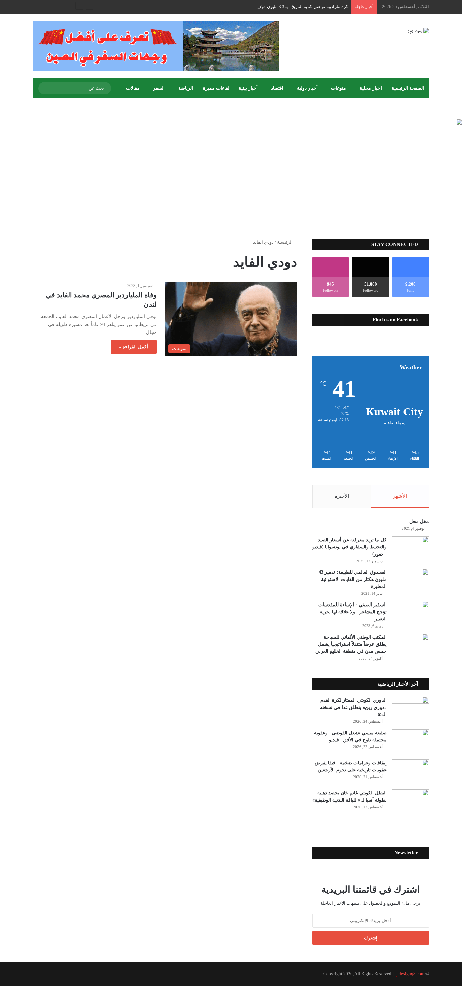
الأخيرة (341, 496)
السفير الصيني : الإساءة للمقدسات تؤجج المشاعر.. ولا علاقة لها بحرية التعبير (352, 611)
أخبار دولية (307, 88)
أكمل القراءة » (133, 346)
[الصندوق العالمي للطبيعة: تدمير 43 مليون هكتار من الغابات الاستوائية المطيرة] (410, 581)
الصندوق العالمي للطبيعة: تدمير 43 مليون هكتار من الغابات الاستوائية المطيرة (353, 579)
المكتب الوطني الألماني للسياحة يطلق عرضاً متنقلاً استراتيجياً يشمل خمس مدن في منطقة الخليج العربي (351, 644)
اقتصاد (277, 88)
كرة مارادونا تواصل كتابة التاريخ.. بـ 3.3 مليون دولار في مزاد (294, 6)
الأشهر (400, 496)
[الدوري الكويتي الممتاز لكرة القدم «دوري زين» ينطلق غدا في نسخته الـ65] (410, 709)
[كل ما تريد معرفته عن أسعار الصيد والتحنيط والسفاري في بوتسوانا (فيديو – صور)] (410, 549)
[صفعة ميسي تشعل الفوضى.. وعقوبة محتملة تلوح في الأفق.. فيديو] (410, 742)
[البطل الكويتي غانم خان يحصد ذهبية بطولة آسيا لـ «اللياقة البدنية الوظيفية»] (410, 802)
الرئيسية (285, 242)
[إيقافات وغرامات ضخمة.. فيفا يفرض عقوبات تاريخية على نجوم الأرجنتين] (410, 772)
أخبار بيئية (248, 88)
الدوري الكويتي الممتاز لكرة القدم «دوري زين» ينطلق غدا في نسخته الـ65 (353, 707)
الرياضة (185, 88)
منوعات (338, 88)
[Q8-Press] (418, 31)
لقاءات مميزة (216, 88)
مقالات (133, 88)
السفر (159, 88)
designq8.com (411, 973)
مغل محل (419, 521)
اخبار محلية (371, 88)
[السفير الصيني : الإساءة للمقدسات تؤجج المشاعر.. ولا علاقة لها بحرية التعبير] (410, 613)
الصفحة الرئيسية (408, 88)
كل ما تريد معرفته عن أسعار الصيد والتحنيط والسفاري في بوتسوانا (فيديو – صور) (349, 547)
